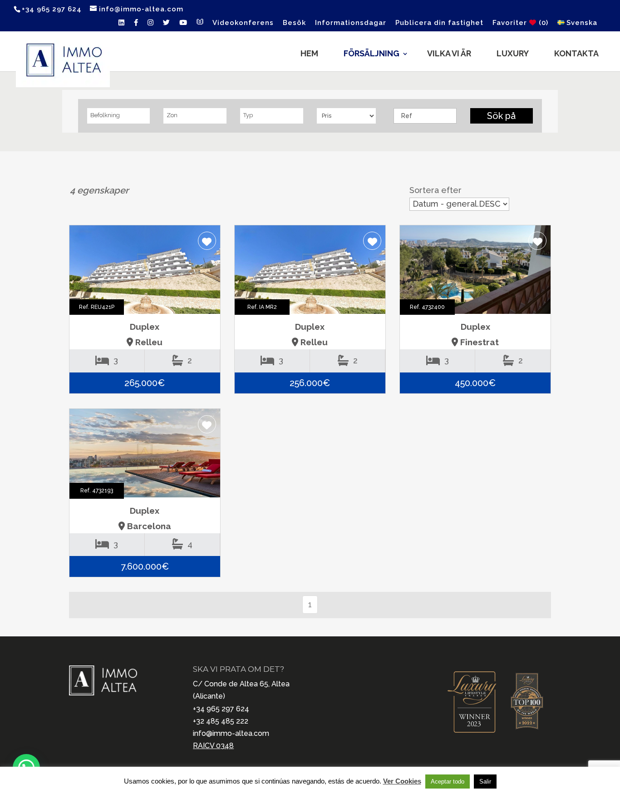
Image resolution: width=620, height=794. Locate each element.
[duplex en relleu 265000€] (144, 271)
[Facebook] (136, 25)
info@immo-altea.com (231, 733)
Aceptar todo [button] (447, 781)
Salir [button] (485, 781)
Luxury (513, 53)
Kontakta (576, 53)
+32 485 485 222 (220, 721)
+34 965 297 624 (221, 709)
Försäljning (371, 53)
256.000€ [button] (310, 382)
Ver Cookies (402, 781)
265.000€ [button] (144, 382)
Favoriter (520, 23)
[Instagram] (151, 25)
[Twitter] (166, 25)
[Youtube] (183, 25)
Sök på (501, 115)
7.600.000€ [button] (145, 566)
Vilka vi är (449, 53)
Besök (294, 23)
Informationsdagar (350, 23)
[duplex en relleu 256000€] (310, 271)
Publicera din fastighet (439, 23)
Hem (309, 53)
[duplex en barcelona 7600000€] (144, 455)
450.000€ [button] (475, 382)
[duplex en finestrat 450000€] (475, 271)
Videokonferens (243, 23)
